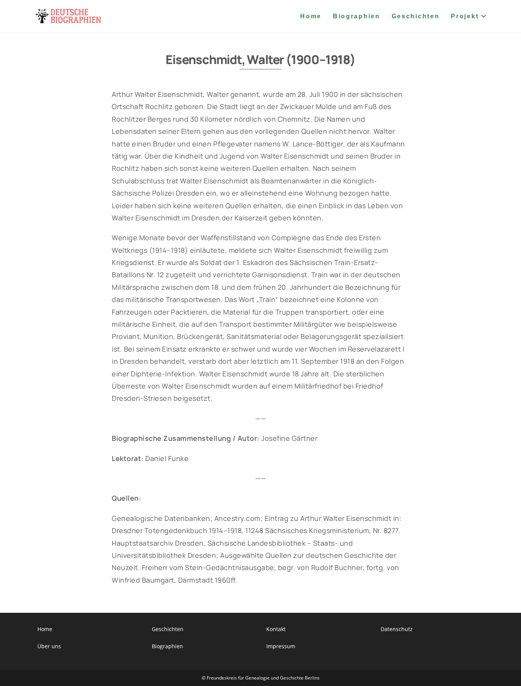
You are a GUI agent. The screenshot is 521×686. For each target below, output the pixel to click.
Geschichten (167, 629)
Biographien (167, 646)
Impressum (280, 646)
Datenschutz (397, 629)
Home (44, 629)
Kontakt (276, 629)
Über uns (49, 646)
